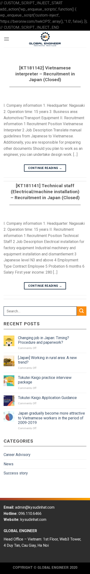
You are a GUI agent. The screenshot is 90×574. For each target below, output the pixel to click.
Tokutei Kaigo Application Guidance (47, 397)
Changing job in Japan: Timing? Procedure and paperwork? (43, 340)
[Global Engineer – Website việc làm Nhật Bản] (45, 39)
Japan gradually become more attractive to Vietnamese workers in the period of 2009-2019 (51, 418)
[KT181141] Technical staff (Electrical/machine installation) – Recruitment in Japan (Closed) (45, 191)
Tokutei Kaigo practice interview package (45, 379)
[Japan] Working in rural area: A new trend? (47, 360)
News (8, 464)
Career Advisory (17, 454)
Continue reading (45, 168)
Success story (16, 473)
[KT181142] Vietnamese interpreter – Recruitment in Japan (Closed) (45, 74)
